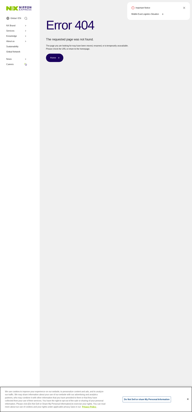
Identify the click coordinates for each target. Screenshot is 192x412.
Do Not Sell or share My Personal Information (147, 399)
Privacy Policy (89, 407)
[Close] (188, 399)
